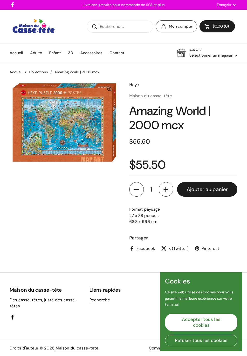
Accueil (16, 72)
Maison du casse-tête (77, 348)
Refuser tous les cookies (201, 340)
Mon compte (180, 26)
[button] (217, 26)
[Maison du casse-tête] (34, 26)
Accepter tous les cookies (201, 322)
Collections (38, 72)
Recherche (99, 300)
